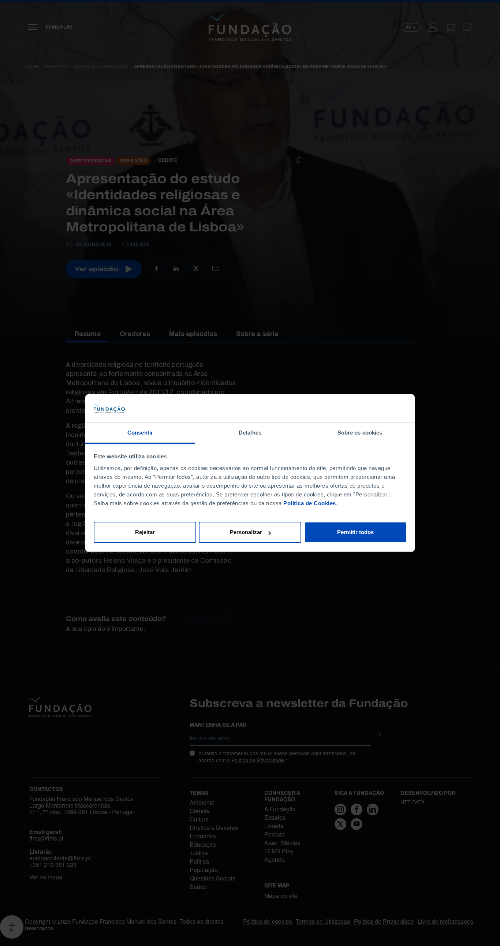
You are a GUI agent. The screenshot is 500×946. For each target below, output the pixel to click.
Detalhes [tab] (250, 432)
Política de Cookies (309, 503)
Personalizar (246, 532)
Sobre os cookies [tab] (360, 432)
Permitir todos (355, 532)
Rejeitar (145, 532)
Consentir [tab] (140, 432)
